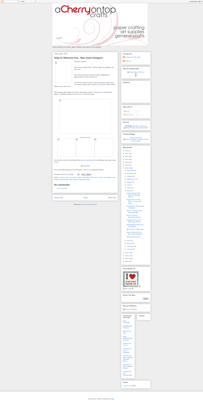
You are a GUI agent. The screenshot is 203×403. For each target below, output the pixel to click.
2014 (127, 162)
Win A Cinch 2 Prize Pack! (135, 229)
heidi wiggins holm (87, 177)
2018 (127, 151)
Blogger (112, 399)
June (129, 188)
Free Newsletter (126, 321)
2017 (127, 153)
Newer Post (58, 198)
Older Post (112, 198)
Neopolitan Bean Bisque (98, 84)
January (130, 249)
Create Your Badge (136, 141)
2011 (127, 253)
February (130, 246)
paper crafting (73, 179)
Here (88, 170)
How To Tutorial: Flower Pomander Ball (134, 211)
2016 (127, 156)
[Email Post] (78, 174)
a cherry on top (63, 177)
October (130, 176)
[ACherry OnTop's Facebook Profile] (135, 139)
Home (85, 198)
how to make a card (100, 177)
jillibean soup (111, 177)
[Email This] (82, 175)
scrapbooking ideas (84, 179)
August (129, 182)
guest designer (77, 177)
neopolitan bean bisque (61, 179)
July (128, 185)
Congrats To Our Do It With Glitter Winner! (134, 221)
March (129, 243)
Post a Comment (62, 188)
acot (70, 177)
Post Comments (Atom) (89, 204)
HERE (69, 86)
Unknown (128, 61)
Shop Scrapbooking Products (127, 338)
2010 (127, 256)
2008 (127, 261)
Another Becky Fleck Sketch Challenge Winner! (133, 195)
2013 (127, 165)
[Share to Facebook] (88, 175)
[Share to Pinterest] (90, 175)
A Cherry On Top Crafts (133, 57)
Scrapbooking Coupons (127, 327)
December (130, 170)
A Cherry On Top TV (127, 344)
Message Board (88, 160)
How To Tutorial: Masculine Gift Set (133, 216)
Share (146, 128)
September (131, 179)
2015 (127, 159)
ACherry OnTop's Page (136, 137)
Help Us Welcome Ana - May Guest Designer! (134, 233)
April (128, 240)
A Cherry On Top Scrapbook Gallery (128, 366)
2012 (127, 168)
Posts (127, 111)
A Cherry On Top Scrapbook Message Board (128, 358)
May (128, 190)
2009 (127, 258)
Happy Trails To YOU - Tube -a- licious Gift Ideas (134, 201)
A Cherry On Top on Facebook (127, 350)
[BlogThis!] (84, 175)
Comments (129, 115)
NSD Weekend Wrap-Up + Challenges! (135, 225)
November (130, 173)
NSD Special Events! (133, 237)
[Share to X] (86, 175)
